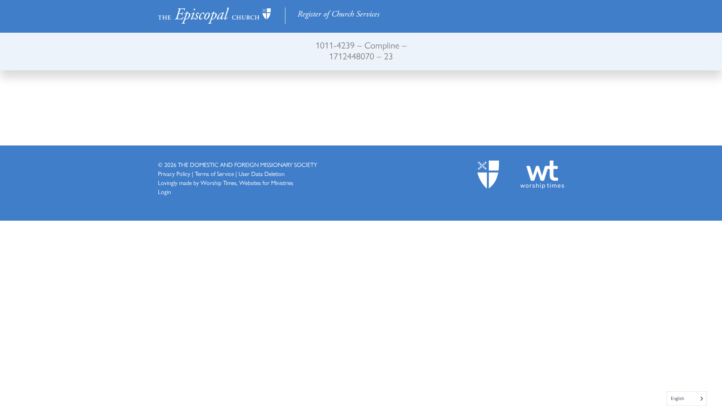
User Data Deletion (261, 173)
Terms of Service (214, 173)
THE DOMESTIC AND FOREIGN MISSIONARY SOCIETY (247, 164)
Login (164, 191)
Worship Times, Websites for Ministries (246, 182)
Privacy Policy (174, 173)
